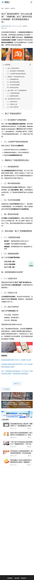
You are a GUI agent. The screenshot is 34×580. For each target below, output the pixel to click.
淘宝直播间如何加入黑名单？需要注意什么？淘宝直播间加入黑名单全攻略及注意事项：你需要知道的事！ (21, 425)
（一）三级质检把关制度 (13, 93)
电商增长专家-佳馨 (6, 26)
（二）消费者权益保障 (12, 96)
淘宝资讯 (25, 26)
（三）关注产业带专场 (12, 107)
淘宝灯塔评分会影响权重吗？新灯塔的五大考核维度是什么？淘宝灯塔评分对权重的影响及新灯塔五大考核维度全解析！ (21, 434)
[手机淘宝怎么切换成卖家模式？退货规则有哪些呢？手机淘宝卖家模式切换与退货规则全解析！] (6, 452)
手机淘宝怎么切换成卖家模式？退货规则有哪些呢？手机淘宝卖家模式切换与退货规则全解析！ (21, 452)
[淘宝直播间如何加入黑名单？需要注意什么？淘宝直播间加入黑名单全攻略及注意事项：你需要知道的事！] (6, 425)
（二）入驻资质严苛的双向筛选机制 (16, 73)
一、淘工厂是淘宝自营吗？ (12, 68)
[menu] (31, 2)
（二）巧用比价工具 (11, 104)
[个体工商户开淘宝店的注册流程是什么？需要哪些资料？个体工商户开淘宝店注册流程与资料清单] (6, 443)
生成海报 (6, 389)
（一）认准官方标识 (11, 101)
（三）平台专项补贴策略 (13, 85)
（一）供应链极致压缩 (12, 79)
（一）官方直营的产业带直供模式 (15, 71)
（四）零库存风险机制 (12, 87)
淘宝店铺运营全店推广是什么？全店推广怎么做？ (16, 360)
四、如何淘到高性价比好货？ (13, 99)
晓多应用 (23, 578)
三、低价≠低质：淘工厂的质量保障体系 (16, 90)
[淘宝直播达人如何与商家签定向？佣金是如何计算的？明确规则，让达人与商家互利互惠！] (6, 461)
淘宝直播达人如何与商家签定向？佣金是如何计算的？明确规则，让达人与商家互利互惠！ (21, 461)
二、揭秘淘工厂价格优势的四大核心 (15, 76)
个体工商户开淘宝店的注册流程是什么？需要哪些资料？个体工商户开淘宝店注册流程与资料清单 (21, 443)
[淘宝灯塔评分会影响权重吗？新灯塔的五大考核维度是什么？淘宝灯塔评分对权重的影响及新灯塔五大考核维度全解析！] (6, 434)
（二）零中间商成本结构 (13, 82)
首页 (2, 8)
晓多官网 (16, 578)
